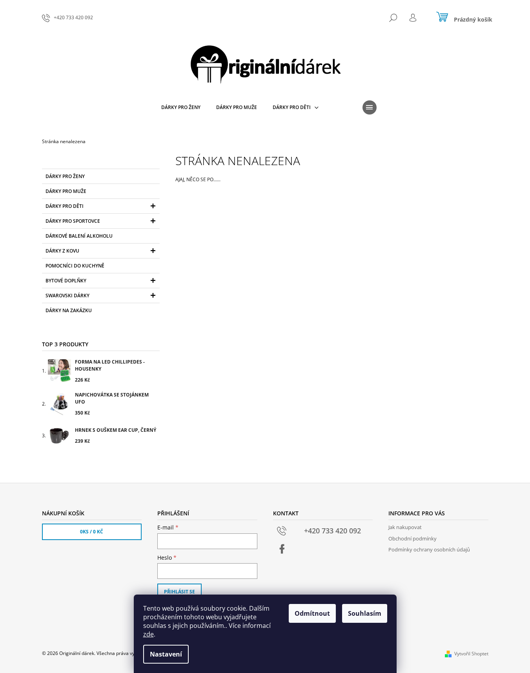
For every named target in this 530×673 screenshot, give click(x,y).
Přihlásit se (179, 591)
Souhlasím (364, 613)
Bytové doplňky (66, 280)
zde (148, 634)
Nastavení (166, 654)
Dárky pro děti (65, 206)
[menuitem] (180, 107)
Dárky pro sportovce (73, 221)
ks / (91, 531)
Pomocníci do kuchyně (75, 265)
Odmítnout (312, 613)
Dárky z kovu (62, 250)
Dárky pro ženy (65, 176)
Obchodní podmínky (412, 538)
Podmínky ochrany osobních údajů (429, 549)
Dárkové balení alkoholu (79, 236)
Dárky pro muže (66, 191)
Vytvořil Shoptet (471, 653)
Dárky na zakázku (69, 310)
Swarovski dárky (67, 295)
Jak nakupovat (405, 527)
